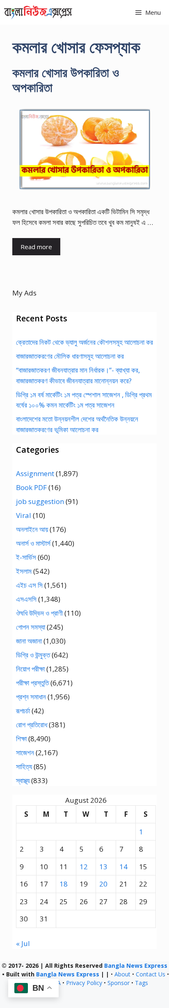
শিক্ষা (21, 738)
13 (103, 866)
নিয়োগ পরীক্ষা (30, 669)
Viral (23, 515)
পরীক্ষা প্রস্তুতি (32, 682)
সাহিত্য (24, 766)
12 (84, 866)
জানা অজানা (29, 641)
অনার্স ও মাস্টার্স (33, 543)
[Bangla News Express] (38, 12)
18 (63, 884)
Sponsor (118, 983)
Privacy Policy (84, 983)
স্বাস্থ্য (23, 780)
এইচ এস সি (29, 585)
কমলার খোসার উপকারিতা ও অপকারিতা (65, 80)
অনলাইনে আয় (32, 529)
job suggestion (40, 501)
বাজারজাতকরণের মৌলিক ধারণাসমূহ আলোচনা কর (70, 356)
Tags (141, 983)
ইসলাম (24, 571)
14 (123, 866)
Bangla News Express (135, 965)
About (122, 974)
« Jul (23, 943)
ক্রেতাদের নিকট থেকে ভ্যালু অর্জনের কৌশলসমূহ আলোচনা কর (84, 342)
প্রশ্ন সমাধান (31, 696)
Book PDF (31, 487)
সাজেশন (25, 752)
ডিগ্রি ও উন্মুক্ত (33, 655)
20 (103, 884)
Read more (36, 247)
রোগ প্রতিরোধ (31, 724)
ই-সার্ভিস (26, 557)
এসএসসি (26, 599)
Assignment (35, 473)
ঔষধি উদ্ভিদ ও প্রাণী (39, 613)
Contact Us (150, 974)
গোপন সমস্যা (30, 627)
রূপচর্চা (23, 710)
